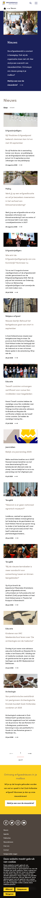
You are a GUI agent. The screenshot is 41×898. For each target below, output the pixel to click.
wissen (12, 107)
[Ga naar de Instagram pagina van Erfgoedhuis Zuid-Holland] (17, 822)
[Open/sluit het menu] (36, 3)
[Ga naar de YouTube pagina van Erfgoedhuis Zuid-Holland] (23, 822)
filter (5, 107)
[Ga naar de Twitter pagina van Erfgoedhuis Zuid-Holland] (11, 822)
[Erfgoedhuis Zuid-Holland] (9, 3)
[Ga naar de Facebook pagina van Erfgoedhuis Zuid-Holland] (5, 822)
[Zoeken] (30, 3)
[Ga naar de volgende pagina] (28, 753)
